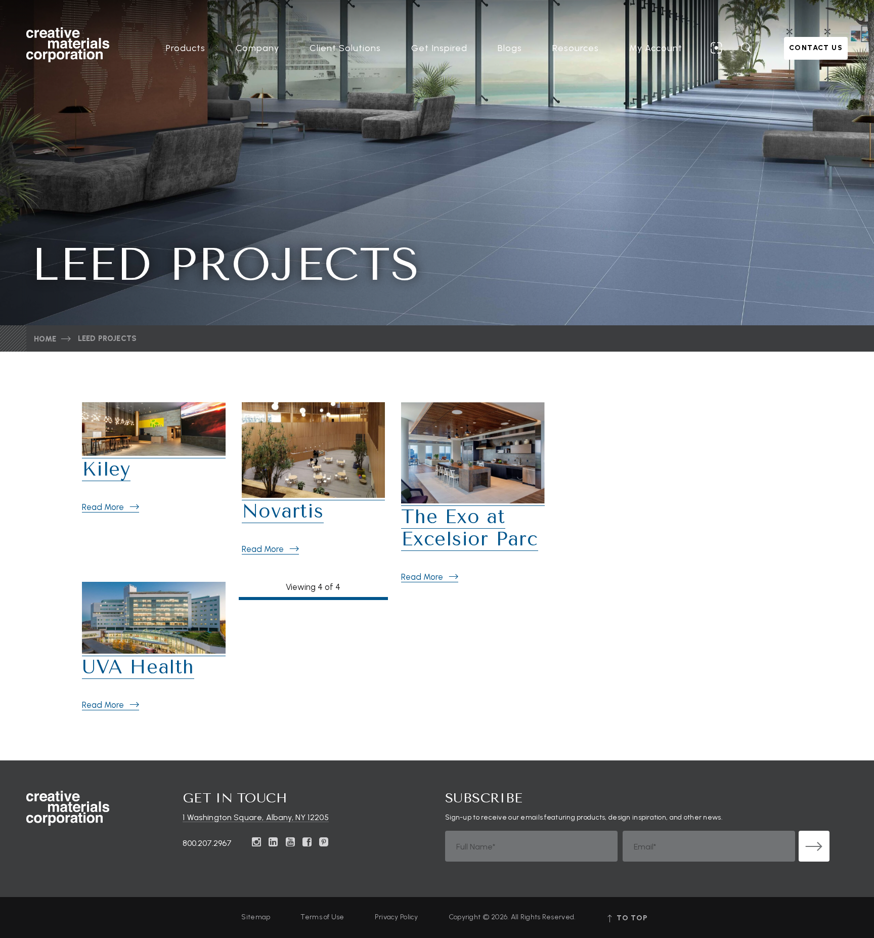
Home (45, 339)
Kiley (106, 469)
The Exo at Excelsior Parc (469, 527)
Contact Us (816, 48)
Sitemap (255, 917)
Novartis (283, 511)
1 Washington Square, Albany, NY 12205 (256, 818)
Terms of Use (322, 917)
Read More (103, 507)
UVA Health (138, 667)
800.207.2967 (207, 843)
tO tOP (631, 918)
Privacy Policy (396, 917)
